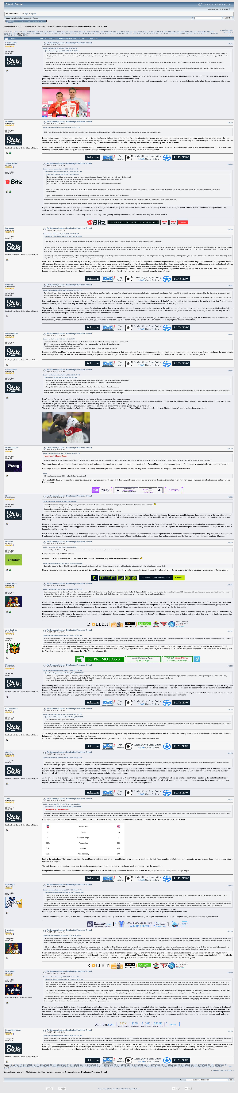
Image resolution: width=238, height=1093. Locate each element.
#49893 (230, 666)
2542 (6, 35)
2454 (54, 31)
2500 (41, 33)
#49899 (230, 972)
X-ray (7, 799)
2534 (186, 33)
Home (10, 21)
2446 (20, 31)
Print (230, 35)
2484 (183, 31)
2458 (72, 31)
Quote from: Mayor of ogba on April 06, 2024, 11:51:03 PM (62, 757)
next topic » (228, 32)
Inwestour (9, 930)
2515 (105, 33)
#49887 (230, 370)
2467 (110, 31)
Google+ (9, 752)
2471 (127, 31)
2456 (63, 31)
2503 (54, 33)
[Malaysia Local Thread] (10, 569)
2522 (135, 33)
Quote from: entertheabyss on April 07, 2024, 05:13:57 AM (62, 670)
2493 (10, 33)
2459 (76, 31)
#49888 (230, 449)
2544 (15, 35)
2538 (203, 33)
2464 (97, 31)
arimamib (9, 122)
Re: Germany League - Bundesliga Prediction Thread (69, 43)
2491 (212, 31)
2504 (58, 33)
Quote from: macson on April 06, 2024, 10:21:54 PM (60, 169)
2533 (182, 33)
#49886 (230, 334)
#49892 (230, 631)
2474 (140, 31)
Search (22, 21)
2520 (126, 33)
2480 (165, 31)
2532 (177, 33)
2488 (200, 31)
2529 (165, 33)
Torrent (35, 18)
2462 (89, 31)
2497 (28, 33)
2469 (119, 31)
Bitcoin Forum (9, 26)
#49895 (230, 753)
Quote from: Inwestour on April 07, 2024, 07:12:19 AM (61, 977)
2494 (15, 33)
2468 (114, 31)
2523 (139, 33)
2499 (37, 33)
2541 (216, 33)
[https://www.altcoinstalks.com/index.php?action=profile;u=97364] (10, 153)
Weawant (9, 285)
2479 (161, 31)
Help (16, 21)
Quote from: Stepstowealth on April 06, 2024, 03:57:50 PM (62, 589)
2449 (33, 31)
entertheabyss (11, 630)
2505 (62, 33)
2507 (71, 33)
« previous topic (226, 30)
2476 (148, 31)
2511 (88, 33)
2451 (42, 31)
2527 (156, 33)
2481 (170, 31)
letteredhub (10, 971)
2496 (24, 33)
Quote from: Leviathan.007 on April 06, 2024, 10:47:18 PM (62, 290)
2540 (212, 33)
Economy (21, 26)
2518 (118, 33)
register (33, 14)
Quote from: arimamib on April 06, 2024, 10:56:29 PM (61, 234)
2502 (50, 33)
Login (29, 21)
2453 (50, 31)
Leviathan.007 (11, 43)
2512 (92, 33)
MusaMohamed (11, 448)
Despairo (9, 542)
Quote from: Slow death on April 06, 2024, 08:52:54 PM (61, 453)
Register (36, 21)
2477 (153, 31)
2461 (84, 31)
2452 (46, 31)
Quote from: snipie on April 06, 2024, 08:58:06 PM (59, 501)
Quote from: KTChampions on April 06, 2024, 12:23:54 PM (64, 717)
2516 (109, 33)
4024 (25, 35)
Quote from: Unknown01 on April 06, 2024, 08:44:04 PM (63, 171)
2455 (59, 31)
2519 (122, 33)
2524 (143, 33)
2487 (195, 31)
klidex (7, 496)
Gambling (41, 26)
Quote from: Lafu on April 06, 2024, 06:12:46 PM (62, 174)
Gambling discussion (55, 26)
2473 (136, 31)
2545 (19, 35)
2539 (207, 33)
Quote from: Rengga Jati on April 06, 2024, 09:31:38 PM (61, 804)
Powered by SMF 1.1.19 (106, 1089)
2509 (79, 33)
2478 (157, 31)
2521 (130, 33)
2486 (191, 31)
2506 (67, 33)
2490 (208, 31)
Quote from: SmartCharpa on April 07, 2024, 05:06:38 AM (62, 935)
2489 (204, 31)
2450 (37, 31)
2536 (195, 33)
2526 (152, 33)
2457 (67, 31)
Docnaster (9, 228)
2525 (148, 33)
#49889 (230, 497)
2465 (101, 31)
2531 (173, 33)
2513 (96, 33)
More (43, 21)
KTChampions (11, 709)
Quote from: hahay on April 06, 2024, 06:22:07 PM (61, 51)
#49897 (230, 885)
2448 (29, 31)
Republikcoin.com (13, 1030)
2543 (10, 35)
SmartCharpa (11, 584)
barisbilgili (10, 884)
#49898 (230, 931)
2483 (178, 31)
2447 (25, 31)
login (26, 14)
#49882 (230, 123)
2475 (144, 31)
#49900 (230, 1031)
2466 (106, 31)
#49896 (230, 800)
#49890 (230, 543)
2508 (75, 33)
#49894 (230, 710)
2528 (160, 33)
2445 (16, 31)
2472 (131, 31)
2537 (199, 33)
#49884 (230, 229)
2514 (101, 33)
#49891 (230, 585)
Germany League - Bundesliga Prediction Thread (86, 26)
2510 (84, 33)
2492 (6, 33)
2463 (93, 31)
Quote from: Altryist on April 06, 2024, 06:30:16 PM (60, 48)
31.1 (30, 18)
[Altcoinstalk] (10, 611)
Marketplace (31, 26)
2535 (190, 33)
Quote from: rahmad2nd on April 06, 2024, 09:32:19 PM (61, 127)
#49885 (230, 286)
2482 (174, 31)
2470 (123, 31)
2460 (80, 31)
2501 (45, 33)
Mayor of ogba (11, 334)
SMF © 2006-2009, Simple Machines (128, 1089)
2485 (187, 31)
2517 (113, 33)
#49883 (230, 164)
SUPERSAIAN (11, 163)
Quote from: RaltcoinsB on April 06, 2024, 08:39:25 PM (61, 375)
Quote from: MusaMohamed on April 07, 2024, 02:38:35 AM (62, 563)
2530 (169, 33)
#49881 (230, 44)
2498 (32, 33)
